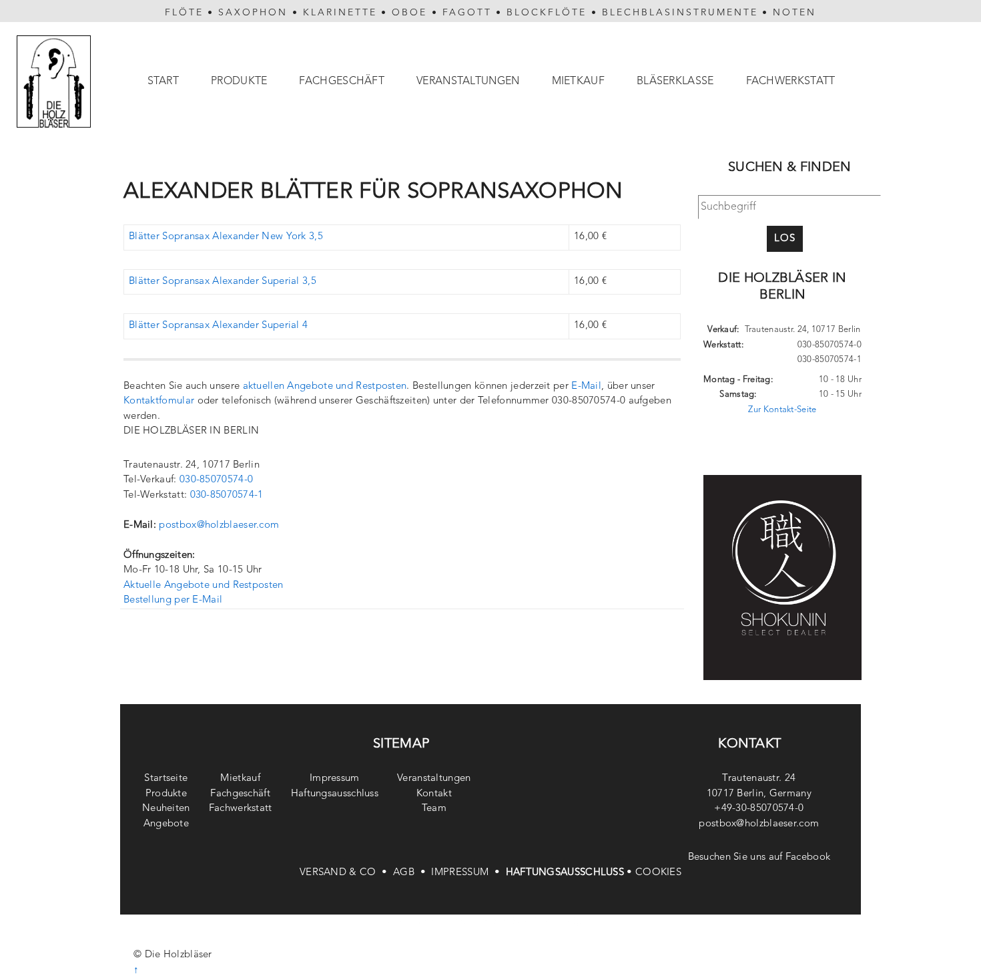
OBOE (409, 12)
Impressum (335, 779)
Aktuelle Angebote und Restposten (203, 586)
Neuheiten (166, 809)
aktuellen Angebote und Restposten (325, 386)
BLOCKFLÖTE (547, 12)
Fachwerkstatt (791, 81)
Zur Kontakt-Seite (782, 409)
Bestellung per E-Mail (172, 600)
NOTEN (794, 12)
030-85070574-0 (216, 480)
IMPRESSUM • (468, 873)
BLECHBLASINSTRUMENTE (680, 12)
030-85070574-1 (227, 495)
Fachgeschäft (341, 81)
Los (784, 239)
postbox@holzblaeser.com (219, 525)
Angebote (166, 824)
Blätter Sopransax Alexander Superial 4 (218, 326)
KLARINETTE (340, 12)
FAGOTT (467, 12)
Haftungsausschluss (334, 794)
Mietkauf (578, 81)
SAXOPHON (253, 12)
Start (163, 81)
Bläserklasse (675, 81)
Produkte (239, 81)
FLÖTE (184, 12)
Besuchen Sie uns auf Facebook (759, 857)
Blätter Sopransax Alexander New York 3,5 (226, 237)
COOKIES (658, 873)
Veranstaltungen (468, 81)
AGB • (412, 873)
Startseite (166, 779)
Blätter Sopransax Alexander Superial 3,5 (222, 282)
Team (434, 809)
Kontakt (434, 794)
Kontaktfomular (158, 401)
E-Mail (586, 386)
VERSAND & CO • (346, 873)
